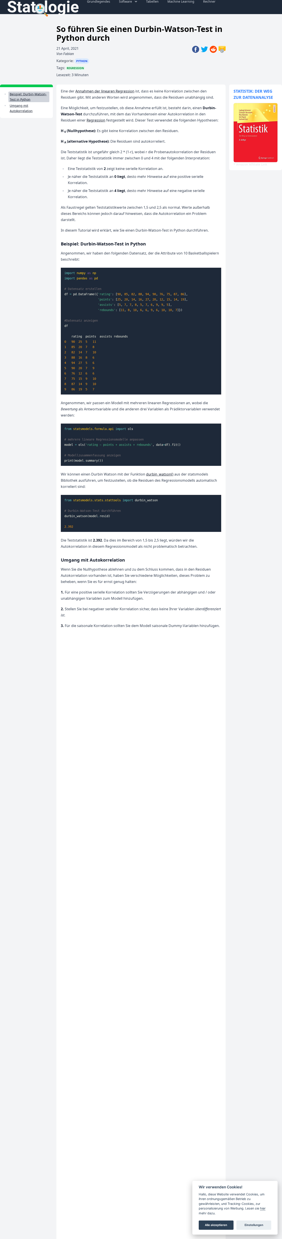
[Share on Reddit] (214, 61)
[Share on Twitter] (205, 61)
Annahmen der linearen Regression (104, 91)
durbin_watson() (159, 474)
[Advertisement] (26, 189)
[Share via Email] (222, 61)
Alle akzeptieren (216, 1225)
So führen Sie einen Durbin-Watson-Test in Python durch (139, 33)
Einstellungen (254, 1225)
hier (262, 1208)
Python (81, 61)
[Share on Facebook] (196, 61)
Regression (75, 68)
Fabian (68, 53)
